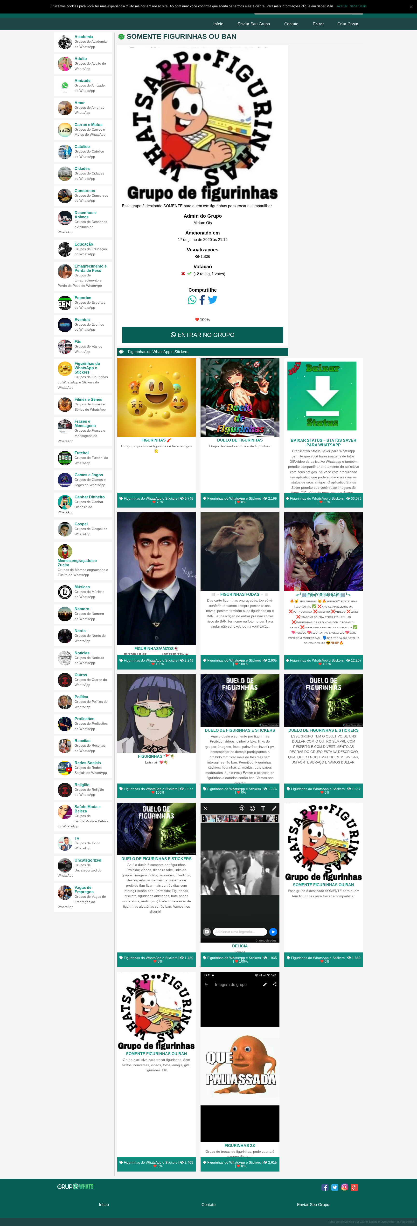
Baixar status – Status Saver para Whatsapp (323, 442)
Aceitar (342, 6)
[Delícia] (240, 873)
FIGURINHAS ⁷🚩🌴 (156, 756)
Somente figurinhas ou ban (323, 885)
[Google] (354, 1187)
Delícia (240, 946)
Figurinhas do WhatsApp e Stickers (158, 352)
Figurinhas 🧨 (156, 440)
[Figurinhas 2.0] (240, 1057)
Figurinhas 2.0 (240, 1145)
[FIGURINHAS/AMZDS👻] (156, 578)
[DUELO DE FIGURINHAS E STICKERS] (240, 700)
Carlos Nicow (368, 1222)
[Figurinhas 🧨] (156, 397)
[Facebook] (202, 300)
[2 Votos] (189, 273)
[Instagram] (344, 1187)
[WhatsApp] (192, 300)
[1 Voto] (183, 273)
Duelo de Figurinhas (240, 440)
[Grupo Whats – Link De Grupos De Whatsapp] (76, 1186)
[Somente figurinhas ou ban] (323, 842)
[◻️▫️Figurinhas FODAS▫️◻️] (240, 551)
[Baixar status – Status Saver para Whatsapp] (323, 397)
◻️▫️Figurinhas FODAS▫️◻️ (240, 594)
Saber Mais (358, 6)
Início (218, 24)
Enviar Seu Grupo (254, 24)
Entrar (318, 24)
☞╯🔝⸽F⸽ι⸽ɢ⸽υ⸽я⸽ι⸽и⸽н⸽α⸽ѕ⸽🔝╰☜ (323, 595)
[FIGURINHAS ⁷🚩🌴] (156, 713)
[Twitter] (212, 300)
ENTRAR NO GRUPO (205, 335)
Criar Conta (347, 24)
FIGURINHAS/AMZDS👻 (156, 648)
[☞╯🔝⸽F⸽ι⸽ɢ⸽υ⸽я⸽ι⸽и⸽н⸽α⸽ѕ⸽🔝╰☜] (323, 551)
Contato (291, 24)
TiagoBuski (407, 1222)
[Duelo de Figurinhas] (240, 397)
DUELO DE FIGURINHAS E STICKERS (240, 730)
